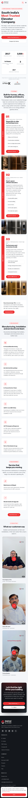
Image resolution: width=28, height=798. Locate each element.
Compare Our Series (14, 41)
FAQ (2, 768)
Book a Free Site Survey (13, 37)
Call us (14, 707)
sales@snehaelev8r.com (7, 782)
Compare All (4, 747)
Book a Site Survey (13, 703)
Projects (3, 763)
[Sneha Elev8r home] (5, 2)
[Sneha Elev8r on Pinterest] (12, 731)
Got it (14, 794)
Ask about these (9, 312)
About (2, 757)
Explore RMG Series (12, 276)
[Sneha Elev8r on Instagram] (6, 731)
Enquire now (4, 776)
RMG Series (4, 744)
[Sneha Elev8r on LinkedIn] (9, 731)
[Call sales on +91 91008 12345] (22, 2)
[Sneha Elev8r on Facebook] (2, 731)
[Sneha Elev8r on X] (15, 731)
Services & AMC (5, 760)
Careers (3, 766)
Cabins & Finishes (5, 749)
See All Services (13, 514)
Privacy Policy (7, 791)
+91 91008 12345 (5, 779)
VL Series (3, 741)
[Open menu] (25, 2)
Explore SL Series (12, 151)
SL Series (3, 738)
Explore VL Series (12, 215)
